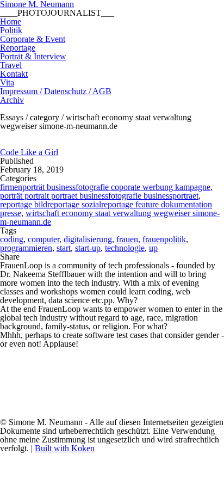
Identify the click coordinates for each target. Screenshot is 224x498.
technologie (125, 248)
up (153, 248)
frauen (127, 239)
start (64, 248)
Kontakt (14, 73)
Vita (7, 82)
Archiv (12, 99)
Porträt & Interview (33, 56)
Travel (11, 65)
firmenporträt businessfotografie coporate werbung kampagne (105, 187)
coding (11, 239)
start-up (88, 248)
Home (10, 21)
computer (43, 239)
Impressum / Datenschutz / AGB (55, 91)
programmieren (26, 248)
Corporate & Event (32, 39)
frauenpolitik (164, 239)
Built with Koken (65, 448)
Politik (11, 30)
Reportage (17, 47)
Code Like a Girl (29, 152)
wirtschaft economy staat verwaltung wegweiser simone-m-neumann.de (110, 217)
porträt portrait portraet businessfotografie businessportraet (99, 195)
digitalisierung (88, 239)
